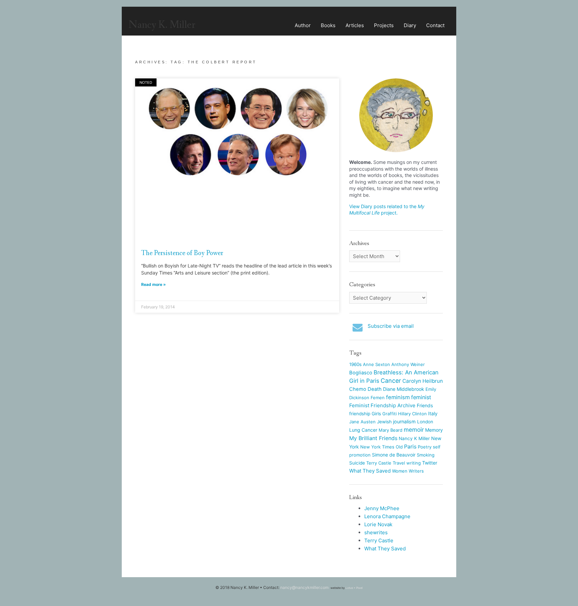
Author (303, 25)
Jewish (384, 421)
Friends (425, 405)
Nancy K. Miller (161, 25)
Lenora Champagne (387, 516)
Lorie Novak (378, 524)
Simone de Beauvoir (393, 455)
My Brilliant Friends (373, 438)
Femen (378, 397)
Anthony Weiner (408, 364)
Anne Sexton (376, 364)
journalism (404, 421)
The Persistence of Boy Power (182, 253)
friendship (359, 413)
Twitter (429, 463)
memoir (414, 429)
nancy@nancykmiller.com (304, 587)
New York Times (377, 446)
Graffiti (389, 413)
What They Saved (370, 471)
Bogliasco (360, 373)
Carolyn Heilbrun (422, 381)
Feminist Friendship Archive (382, 405)
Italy (433, 413)
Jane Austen (362, 421)
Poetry (424, 446)
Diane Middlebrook (403, 389)
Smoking (426, 455)
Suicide (357, 463)
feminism (398, 397)
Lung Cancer (363, 430)
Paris (410, 446)
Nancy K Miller (414, 438)
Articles (355, 25)
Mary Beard (390, 430)
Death (375, 389)
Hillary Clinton (412, 413)
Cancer (391, 380)
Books (328, 25)
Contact (435, 25)
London (425, 421)
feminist (421, 397)
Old (399, 446)
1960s (355, 364)
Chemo (357, 389)
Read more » (153, 284)
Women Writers (408, 471)
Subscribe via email (391, 326)
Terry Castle (378, 463)
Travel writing (407, 463)
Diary (410, 25)
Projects (384, 25)
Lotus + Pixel (354, 588)
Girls (376, 413)
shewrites (376, 532)
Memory (434, 430)
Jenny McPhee (381, 508)
